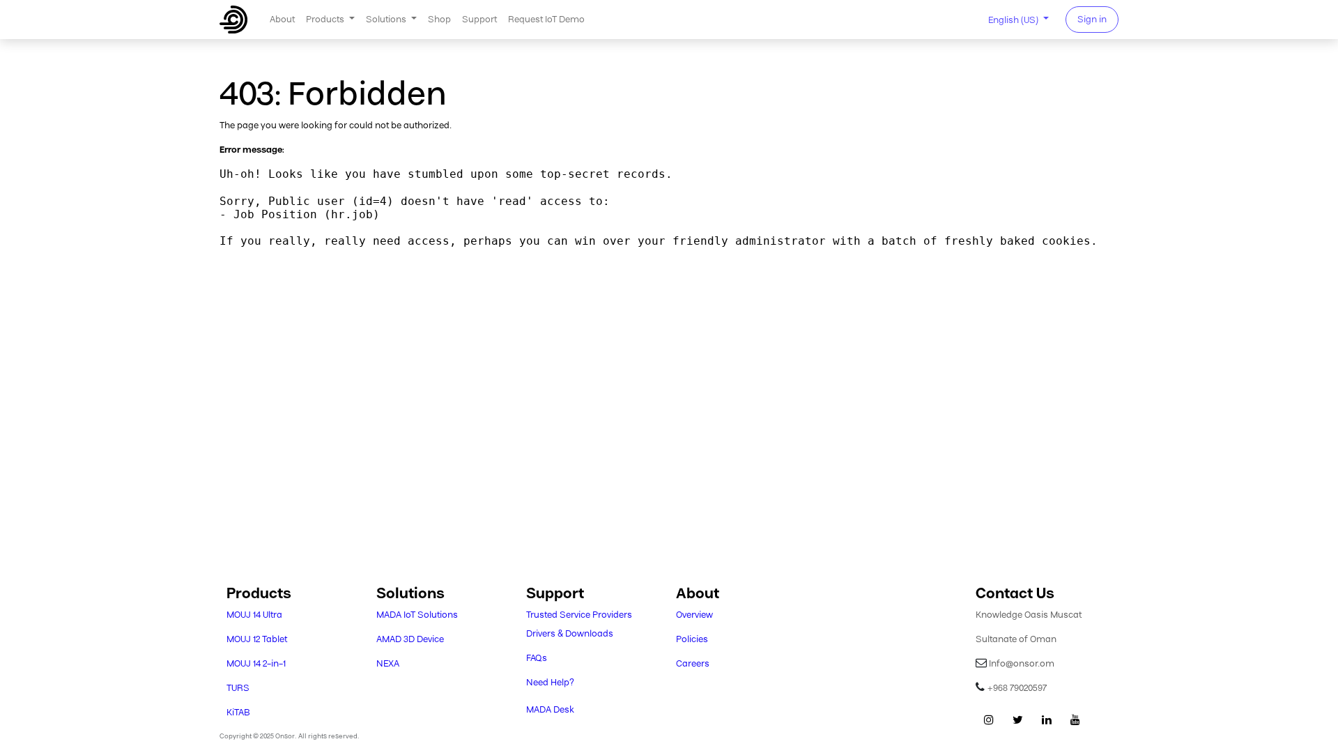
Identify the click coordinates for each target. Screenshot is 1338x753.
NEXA (387, 663)
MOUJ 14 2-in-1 (256, 663)
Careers (692, 663)
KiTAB (238, 712)
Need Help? (550, 682)
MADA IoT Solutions (417, 614)
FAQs (536, 658)
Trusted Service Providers (579, 614)
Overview (694, 614)
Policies (692, 639)
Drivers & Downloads (569, 633)
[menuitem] (282, 19)
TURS (237, 687)
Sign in (1092, 19)
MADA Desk (550, 709)
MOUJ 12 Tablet (256, 639)
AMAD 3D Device (410, 639)
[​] (989, 719)
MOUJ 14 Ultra (254, 614)
